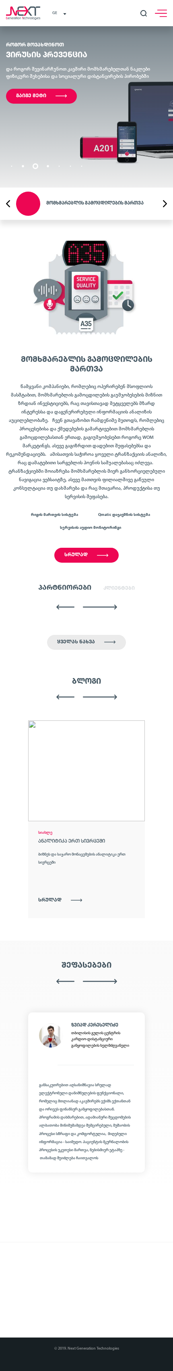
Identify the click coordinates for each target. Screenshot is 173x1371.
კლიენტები (119, 588)
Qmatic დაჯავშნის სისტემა (124, 515)
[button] (11, 166)
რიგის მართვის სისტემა (54, 515)
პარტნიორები (64, 588)
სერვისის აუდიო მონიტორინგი (90, 528)
